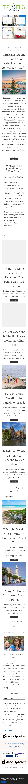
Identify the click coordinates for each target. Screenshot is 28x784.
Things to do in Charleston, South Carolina (14, 595)
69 (14, 621)
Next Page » (19, 621)
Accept (4, 781)
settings (16, 779)
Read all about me (9, 730)
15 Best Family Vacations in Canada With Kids (14, 398)
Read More (14, 159)
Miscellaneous (15, 50)
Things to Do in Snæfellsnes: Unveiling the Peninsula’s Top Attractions (14, 277)
